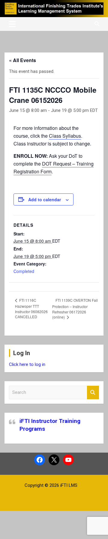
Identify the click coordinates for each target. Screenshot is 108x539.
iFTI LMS (68, 485)
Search (93, 392)
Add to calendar (44, 199)
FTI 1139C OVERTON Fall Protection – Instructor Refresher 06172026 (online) (75, 309)
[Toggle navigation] (12, 24)
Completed (24, 271)
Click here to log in (27, 364)
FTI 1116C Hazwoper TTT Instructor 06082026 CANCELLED (31, 308)
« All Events (22, 60)
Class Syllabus (65, 135)
